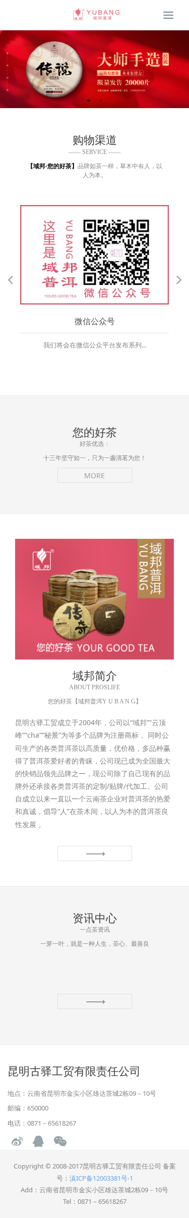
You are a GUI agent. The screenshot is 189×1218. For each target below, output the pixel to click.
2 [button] (101, 100)
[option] (94, 69)
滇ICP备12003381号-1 (101, 1178)
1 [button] (89, 100)
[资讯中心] (94, 1001)
